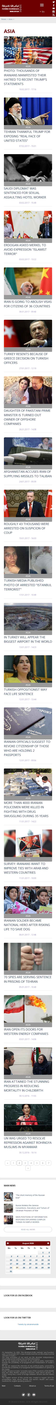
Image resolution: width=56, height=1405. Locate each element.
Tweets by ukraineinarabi (28, 1324)
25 (17, 1268)
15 (42, 1260)
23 (49, 1264)
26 (24, 1268)
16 (49, 1260)
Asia (10, 19)
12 (24, 1260)
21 (36, 1264)
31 (11, 1271)
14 (36, 1260)
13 (30, 1260)
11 (17, 1260)
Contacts (17, 1386)
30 (49, 1268)
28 (36, 1268)
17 (11, 1264)
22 (42, 1264)
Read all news (28, 1229)
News (3, 19)
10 (11, 1260)
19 (24, 1264)
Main (3, 1386)
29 (42, 1268)
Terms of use (49, 1386)
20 (30, 1264)
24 (11, 1268)
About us (32, 1386)
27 (30, 1268)
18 (17, 1264)
